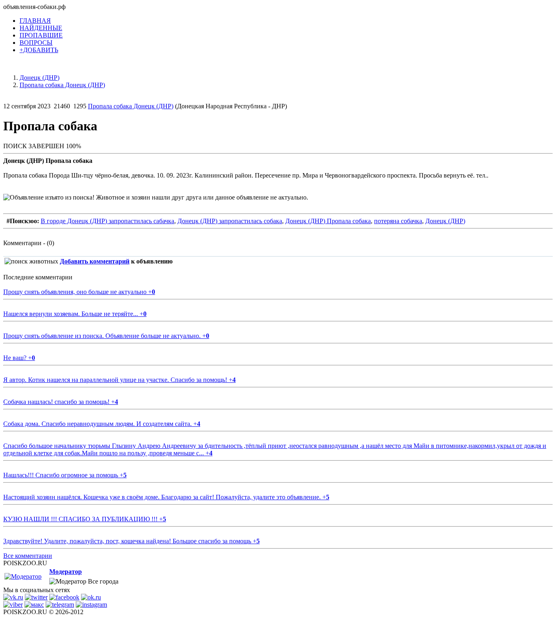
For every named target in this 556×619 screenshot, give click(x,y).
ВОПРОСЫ (36, 42)
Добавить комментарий (94, 261)
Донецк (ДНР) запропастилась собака (229, 220)
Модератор (65, 571)
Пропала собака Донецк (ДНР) (130, 106)
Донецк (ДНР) (445, 220)
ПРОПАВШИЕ (41, 35)
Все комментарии (27, 555)
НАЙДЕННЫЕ (41, 27)
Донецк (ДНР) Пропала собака (328, 220)
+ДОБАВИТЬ (39, 49)
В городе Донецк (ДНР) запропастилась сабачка (107, 220)
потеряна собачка (398, 220)
